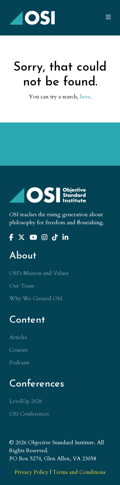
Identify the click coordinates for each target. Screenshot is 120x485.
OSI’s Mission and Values (39, 273)
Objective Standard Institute (32, 18)
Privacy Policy (31, 472)
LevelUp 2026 (25, 401)
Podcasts (19, 363)
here (85, 97)
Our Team (21, 286)
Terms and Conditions (79, 472)
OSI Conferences (29, 414)
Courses (18, 350)
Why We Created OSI (35, 298)
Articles (18, 337)
